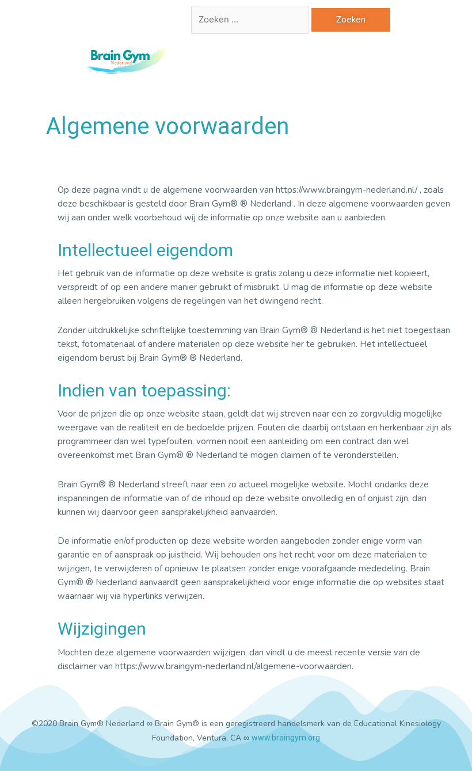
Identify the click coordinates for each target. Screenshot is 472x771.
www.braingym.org (286, 737)
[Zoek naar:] (251, 19)
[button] (285, 60)
